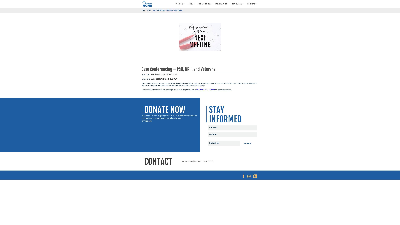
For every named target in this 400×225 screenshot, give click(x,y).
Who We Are (179, 4)
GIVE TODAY (147, 121)
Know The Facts (237, 4)
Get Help (190, 4)
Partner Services (221, 4)
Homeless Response (204, 4)
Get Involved (251, 4)
